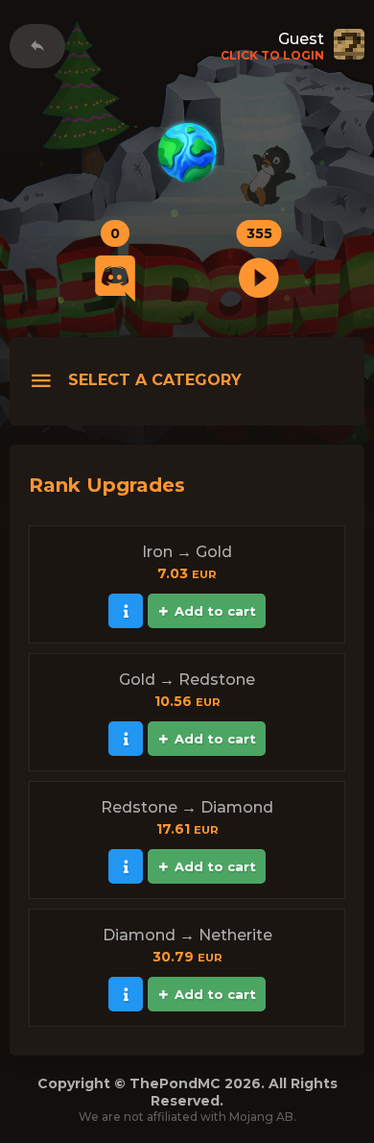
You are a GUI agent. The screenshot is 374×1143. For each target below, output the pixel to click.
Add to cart (215, 611)
